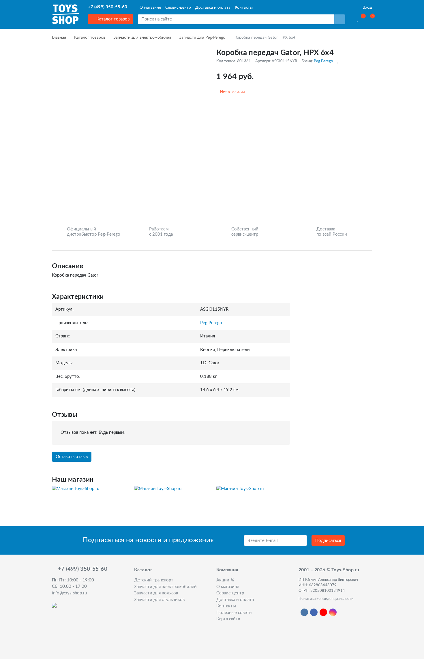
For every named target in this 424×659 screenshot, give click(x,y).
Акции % (225, 580)
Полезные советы (234, 613)
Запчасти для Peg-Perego (202, 37)
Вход (366, 7)
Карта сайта (228, 619)
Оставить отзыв (72, 457)
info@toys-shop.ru (69, 593)
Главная (59, 37)
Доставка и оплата (212, 7)
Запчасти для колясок (156, 593)
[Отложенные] (358, 19)
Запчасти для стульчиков (159, 600)
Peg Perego (323, 61)
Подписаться (328, 540)
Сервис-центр (178, 7)
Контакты (244, 7)
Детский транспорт (153, 580)
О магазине (150, 7)
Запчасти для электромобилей (142, 37)
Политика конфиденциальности (326, 598)
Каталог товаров (112, 19)
